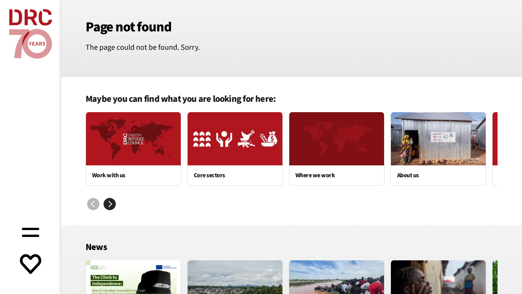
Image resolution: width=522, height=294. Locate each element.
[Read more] (133, 149)
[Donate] (30, 265)
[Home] (30, 34)
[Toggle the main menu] (30, 231)
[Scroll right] (110, 204)
